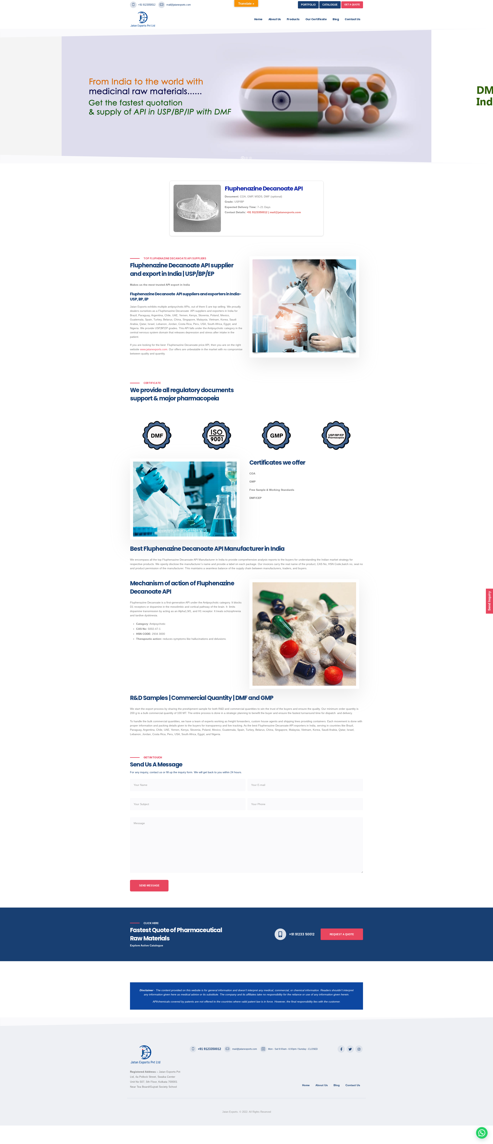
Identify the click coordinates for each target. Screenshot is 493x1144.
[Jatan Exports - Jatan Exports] (146, 19)
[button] (482, 1133)
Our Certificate (316, 19)
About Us (274, 19)
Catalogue (330, 4)
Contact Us (352, 19)
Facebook (341, 1049)
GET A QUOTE (352, 4)
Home (258, 19)
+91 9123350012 (146, 4)
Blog (336, 19)
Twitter (350, 1049)
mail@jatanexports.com (178, 4)
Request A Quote (342, 934)
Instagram (359, 1049)
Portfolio (308, 4)
